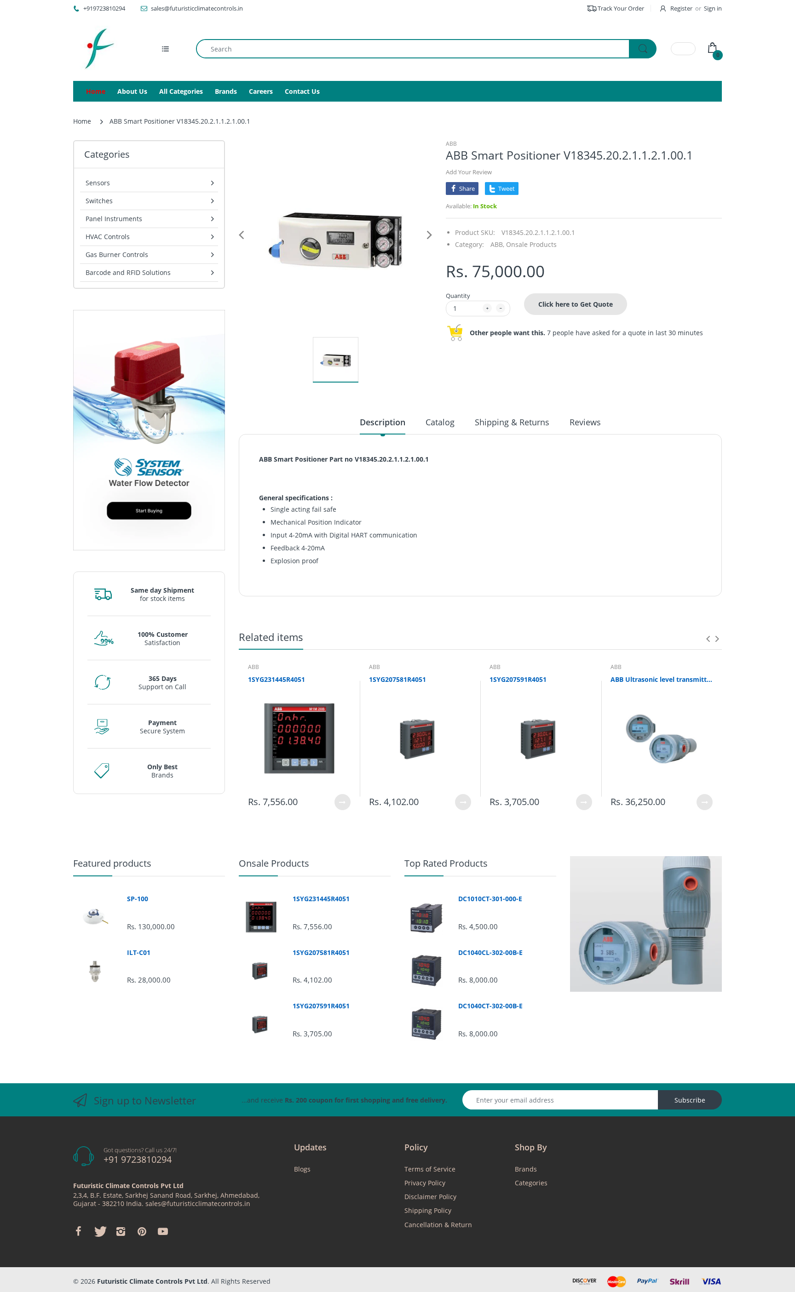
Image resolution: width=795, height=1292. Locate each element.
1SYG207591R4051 (518, 679)
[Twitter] (99, 1231)
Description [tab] (382, 422)
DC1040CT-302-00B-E (490, 1006)
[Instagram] (120, 1231)
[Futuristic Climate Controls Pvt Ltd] (96, 49)
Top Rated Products (446, 863)
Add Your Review (469, 172)
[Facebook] (78, 1231)
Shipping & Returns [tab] (512, 422)
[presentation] (708, 639)
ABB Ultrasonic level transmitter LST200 (662, 679)
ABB (451, 144)
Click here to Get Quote (575, 304)
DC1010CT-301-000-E (490, 899)
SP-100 (137, 899)
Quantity (458, 296)
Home (82, 121)
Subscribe (689, 1100)
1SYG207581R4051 (397, 679)
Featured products (112, 863)
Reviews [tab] (585, 422)
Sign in (713, 8)
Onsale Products (531, 244)
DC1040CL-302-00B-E (490, 953)
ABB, (497, 244)
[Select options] (342, 802)
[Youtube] (163, 1231)
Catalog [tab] (440, 422)
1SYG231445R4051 (276, 679)
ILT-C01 (138, 953)
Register (681, 8)
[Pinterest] (142, 1231)
